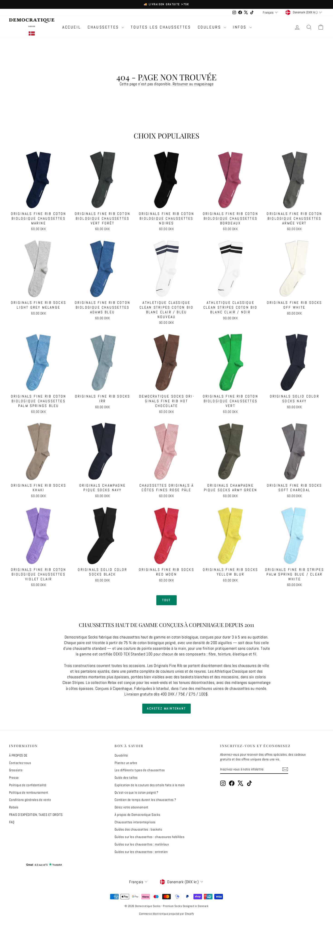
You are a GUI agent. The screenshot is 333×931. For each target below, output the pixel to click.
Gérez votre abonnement (131, 807)
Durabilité (121, 755)
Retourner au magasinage (193, 83)
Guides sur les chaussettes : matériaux (142, 844)
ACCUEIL (71, 27)
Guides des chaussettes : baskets (138, 829)
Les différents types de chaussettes (140, 770)
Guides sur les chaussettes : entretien (141, 852)
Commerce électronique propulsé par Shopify (166, 914)
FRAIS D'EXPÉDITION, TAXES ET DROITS (36, 814)
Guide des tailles (126, 777)
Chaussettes (104, 27)
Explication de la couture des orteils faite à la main (150, 785)
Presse (14, 777)
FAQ (11, 822)
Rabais (14, 807)
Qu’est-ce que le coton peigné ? (136, 792)
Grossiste (15, 770)
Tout (166, 600)
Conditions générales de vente (30, 800)
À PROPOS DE (18, 755)
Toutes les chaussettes (161, 27)
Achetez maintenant (166, 708)
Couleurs (210, 27)
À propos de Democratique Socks (137, 814)
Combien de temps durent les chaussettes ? (145, 800)
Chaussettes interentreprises (135, 822)
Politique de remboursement (28, 792)
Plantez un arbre (126, 763)
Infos (240, 27)
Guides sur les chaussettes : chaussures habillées (149, 837)
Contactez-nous (20, 763)
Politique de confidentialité (27, 785)
